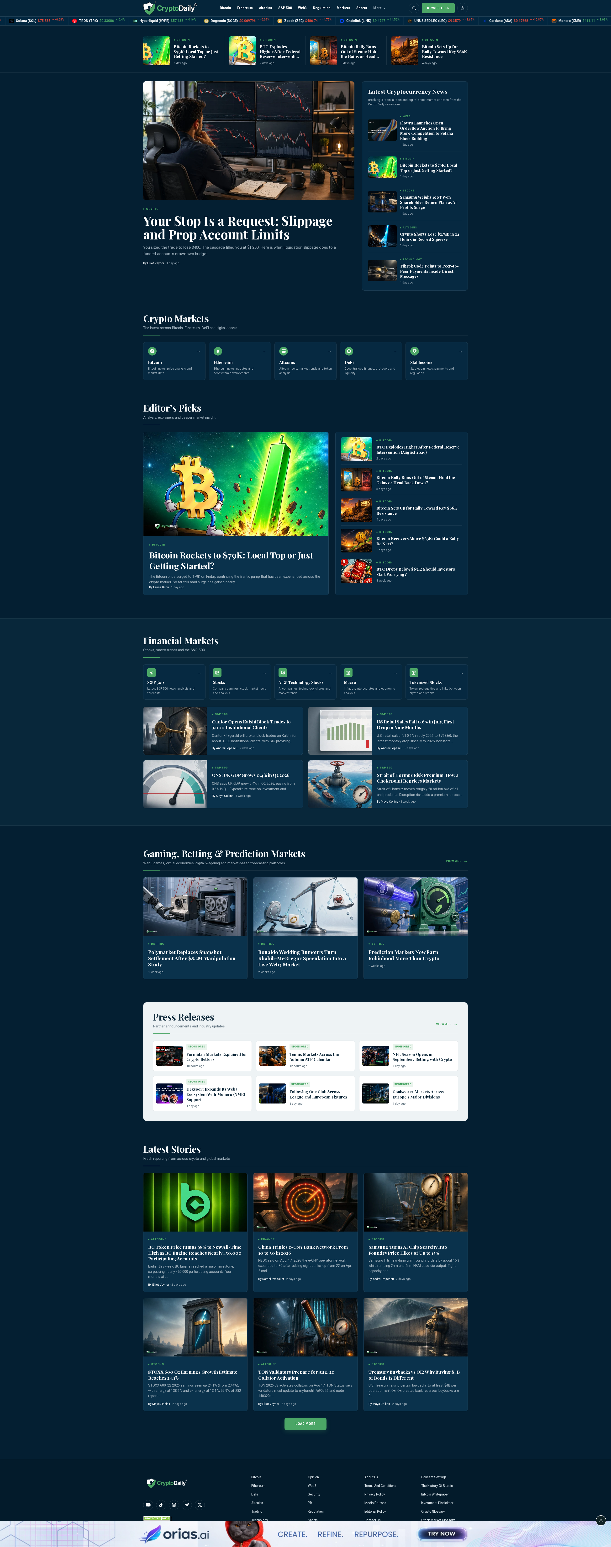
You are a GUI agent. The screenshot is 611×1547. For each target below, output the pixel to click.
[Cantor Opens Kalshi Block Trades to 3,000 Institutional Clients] (175, 731)
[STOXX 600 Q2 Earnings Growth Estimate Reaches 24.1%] (195, 1327)
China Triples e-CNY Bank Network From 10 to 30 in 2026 (303, 1250)
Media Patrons (375, 1503)
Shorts (361, 8)
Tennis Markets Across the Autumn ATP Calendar (314, 1057)
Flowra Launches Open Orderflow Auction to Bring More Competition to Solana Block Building (426, 130)
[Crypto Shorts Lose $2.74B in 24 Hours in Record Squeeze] (382, 236)
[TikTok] (161, 1505)
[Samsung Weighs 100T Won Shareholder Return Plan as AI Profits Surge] (382, 201)
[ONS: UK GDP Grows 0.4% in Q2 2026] (175, 784)
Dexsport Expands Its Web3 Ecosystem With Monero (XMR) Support (215, 1094)
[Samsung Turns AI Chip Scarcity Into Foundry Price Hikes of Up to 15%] (416, 1202)
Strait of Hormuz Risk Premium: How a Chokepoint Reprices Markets (417, 778)
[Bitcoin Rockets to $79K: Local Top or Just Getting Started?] (156, 50)
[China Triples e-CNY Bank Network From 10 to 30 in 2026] (305, 1202)
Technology (259, 1520)
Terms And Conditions (380, 1486)
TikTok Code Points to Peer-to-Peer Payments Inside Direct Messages (429, 271)
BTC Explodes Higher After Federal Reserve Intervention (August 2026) (280, 54)
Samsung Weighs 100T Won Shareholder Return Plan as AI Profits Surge (428, 202)
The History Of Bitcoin (437, 1486)
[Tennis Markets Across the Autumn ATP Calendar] (272, 1056)
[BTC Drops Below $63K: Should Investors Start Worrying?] (356, 571)
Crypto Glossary (433, 1511)
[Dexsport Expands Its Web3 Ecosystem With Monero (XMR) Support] (169, 1093)
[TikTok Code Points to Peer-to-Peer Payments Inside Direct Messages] (382, 270)
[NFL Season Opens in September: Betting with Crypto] (375, 1056)
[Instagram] (174, 1505)
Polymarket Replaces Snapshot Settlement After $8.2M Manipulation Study (192, 958)
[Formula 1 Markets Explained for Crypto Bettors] (169, 1056)
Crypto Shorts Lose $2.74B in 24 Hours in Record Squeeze (429, 236)
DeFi (254, 1494)
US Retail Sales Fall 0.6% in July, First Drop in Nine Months (415, 724)
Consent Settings (434, 1477)
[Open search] (414, 8)
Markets (343, 8)
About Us (371, 1477)
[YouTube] (148, 1505)
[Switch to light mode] (462, 8)
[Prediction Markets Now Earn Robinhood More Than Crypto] (416, 906)
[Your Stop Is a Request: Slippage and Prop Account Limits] (248, 140)
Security (314, 1494)
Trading (256, 1511)
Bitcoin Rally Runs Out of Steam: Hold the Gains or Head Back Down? (359, 54)
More (377, 8)
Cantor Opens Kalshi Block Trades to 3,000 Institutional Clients (251, 724)
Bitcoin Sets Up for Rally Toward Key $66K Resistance (444, 51)
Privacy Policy (374, 1494)
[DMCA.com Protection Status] (157, 1518)
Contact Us (372, 1520)
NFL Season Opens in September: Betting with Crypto (422, 1057)
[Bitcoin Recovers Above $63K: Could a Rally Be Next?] (356, 540)
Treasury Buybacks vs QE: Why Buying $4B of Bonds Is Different (414, 1375)
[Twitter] (200, 1505)
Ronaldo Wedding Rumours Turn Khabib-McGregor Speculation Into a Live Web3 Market (302, 958)
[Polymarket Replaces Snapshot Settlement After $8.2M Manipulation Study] (195, 906)
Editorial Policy (375, 1511)
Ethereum (245, 8)
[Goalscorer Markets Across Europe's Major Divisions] (375, 1093)
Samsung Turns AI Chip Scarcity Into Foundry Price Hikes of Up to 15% (408, 1250)
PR (310, 1503)
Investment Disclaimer (437, 1503)
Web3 (302, 8)
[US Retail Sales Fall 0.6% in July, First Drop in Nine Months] (340, 731)
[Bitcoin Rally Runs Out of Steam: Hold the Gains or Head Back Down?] (323, 50)
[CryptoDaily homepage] (170, 8)
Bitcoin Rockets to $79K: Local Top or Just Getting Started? (196, 51)
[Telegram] (187, 1505)
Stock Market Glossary (438, 1520)
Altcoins (265, 8)
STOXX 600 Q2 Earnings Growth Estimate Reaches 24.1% (192, 1375)
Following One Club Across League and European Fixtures (318, 1094)
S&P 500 (285, 8)
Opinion (313, 1477)
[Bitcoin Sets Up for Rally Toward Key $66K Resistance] (404, 50)
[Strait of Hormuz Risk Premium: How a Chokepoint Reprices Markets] (340, 784)
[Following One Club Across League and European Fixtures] (272, 1093)
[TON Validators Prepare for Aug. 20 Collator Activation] (305, 1327)
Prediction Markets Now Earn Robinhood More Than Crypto (404, 955)
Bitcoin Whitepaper (435, 1494)
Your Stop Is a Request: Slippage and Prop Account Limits (237, 227)
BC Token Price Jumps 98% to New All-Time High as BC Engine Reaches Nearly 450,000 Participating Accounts (195, 1253)
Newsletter (438, 8)
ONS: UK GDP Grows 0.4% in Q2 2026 (251, 775)
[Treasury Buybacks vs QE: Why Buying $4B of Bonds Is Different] (416, 1327)
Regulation (322, 8)
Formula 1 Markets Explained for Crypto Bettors (216, 1057)
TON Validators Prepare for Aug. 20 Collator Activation (296, 1375)
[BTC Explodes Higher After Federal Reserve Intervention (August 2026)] (242, 50)
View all (454, 861)
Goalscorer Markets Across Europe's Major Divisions (418, 1094)
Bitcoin (225, 8)
